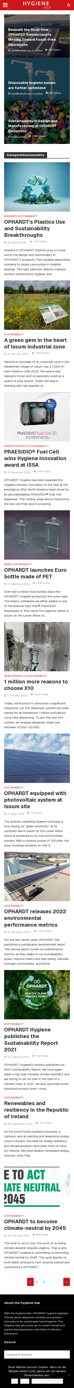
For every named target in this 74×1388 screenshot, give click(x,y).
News (8, 564)
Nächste (66, 1282)
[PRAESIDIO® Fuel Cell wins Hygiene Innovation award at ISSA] (37, 416)
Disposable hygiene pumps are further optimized (32, 85)
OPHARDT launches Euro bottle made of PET (35, 573)
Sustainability (28, 216)
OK (14, 1381)
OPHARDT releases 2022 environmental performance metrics (35, 918)
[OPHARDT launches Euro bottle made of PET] (37, 535)
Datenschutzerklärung (47, 1381)
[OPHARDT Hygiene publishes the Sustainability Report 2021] (37, 994)
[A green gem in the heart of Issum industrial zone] (37, 305)
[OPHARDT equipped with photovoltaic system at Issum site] (37, 758)
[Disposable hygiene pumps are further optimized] (37, 79)
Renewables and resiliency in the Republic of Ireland (36, 1110)
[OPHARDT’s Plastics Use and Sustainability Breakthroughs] (37, 187)
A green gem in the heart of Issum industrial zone (35, 343)
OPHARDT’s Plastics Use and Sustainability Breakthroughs (34, 228)
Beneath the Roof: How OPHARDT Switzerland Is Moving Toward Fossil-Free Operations (32, 37)
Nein (25, 1381)
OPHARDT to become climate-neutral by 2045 (35, 1224)
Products (21, 446)
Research (10, 216)
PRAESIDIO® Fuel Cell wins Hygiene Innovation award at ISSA (35, 458)
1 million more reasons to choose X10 (36, 684)
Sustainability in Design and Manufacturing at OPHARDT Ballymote (33, 126)
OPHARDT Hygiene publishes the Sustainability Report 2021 (31, 1039)
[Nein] (69, 1375)
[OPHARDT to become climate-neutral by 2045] (37, 1186)
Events (9, 446)
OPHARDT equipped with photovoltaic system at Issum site (35, 800)
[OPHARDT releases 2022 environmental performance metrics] (37, 876)
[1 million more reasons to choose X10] (37, 646)
